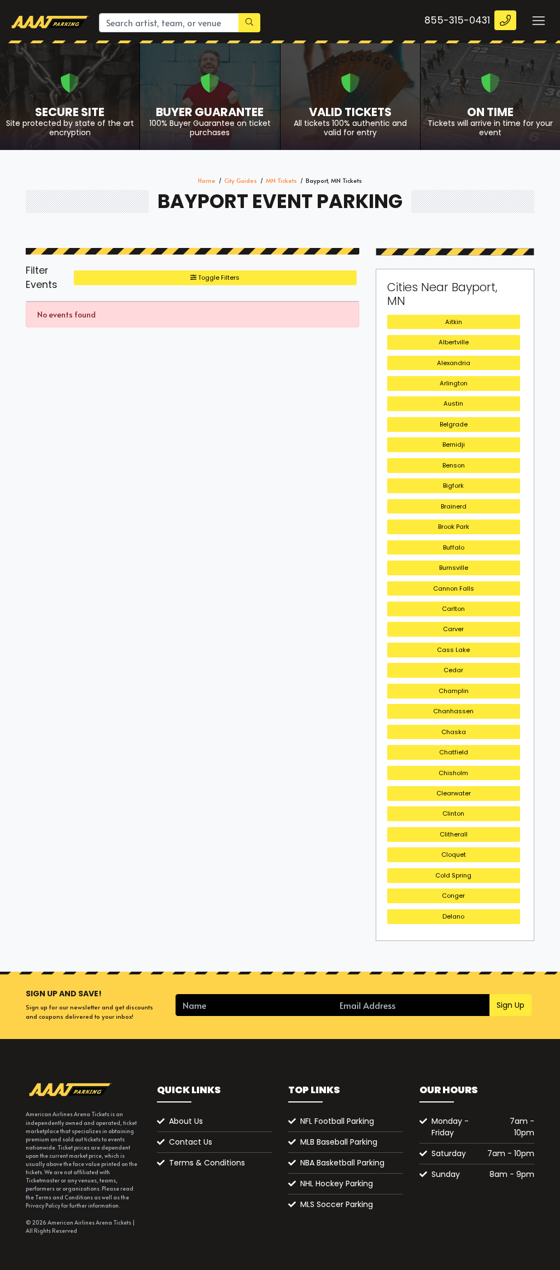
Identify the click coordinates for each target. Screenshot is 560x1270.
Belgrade (454, 424)
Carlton (453, 608)
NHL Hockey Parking (336, 1183)
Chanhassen (453, 711)
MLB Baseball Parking (338, 1141)
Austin (453, 403)
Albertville (454, 342)
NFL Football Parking (337, 1121)
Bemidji (453, 444)
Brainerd (453, 506)
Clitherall (454, 834)
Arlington (454, 383)
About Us (186, 1121)
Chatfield (453, 752)
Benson (453, 465)
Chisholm (453, 773)
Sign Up (510, 1005)
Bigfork (453, 485)
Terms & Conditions (207, 1162)
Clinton (453, 813)
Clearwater (453, 793)
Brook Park (453, 526)
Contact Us (190, 1141)
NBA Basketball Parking (342, 1162)
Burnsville (453, 567)
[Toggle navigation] (538, 20)
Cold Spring (453, 875)
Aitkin (453, 322)
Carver (453, 629)
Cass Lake (453, 649)
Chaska (453, 732)
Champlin (454, 690)
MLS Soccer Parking (336, 1204)
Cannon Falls (453, 588)
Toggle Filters (218, 277)
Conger (453, 895)
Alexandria (453, 363)
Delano (453, 916)
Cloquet (453, 854)
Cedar (453, 670)
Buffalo (453, 547)
